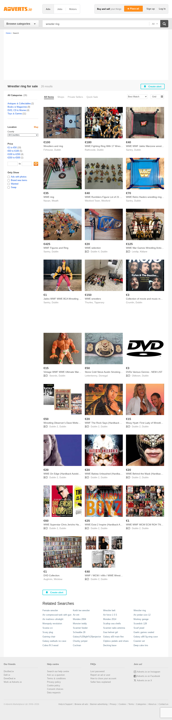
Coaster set (139, 641)
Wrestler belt (109, 610)
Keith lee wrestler (81, 610)
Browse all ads (81, 704)
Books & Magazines (17, 107)
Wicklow (58, 579)
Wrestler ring (140, 610)
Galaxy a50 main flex (113, 636)
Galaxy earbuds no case (54, 641)
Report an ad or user (100, 675)
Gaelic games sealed (144, 632)
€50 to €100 (13, 151)
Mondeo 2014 (109, 619)
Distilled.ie (9, 671)
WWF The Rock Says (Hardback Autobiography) (110, 422)
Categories (141, 704)
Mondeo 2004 (79, 619)
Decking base (109, 645)
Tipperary (99, 302)
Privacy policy (54, 682)
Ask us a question (56, 675)
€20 (87, 244)
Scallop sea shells (112, 623)
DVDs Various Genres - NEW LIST (144, 372)
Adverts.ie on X (144, 680)
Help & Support (65, 704)
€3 (127, 295)
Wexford (105, 200)
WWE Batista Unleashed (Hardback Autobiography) (112, 473)
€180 (88, 142)
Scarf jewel (139, 628)
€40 (128, 142)
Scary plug (47, 632)
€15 (46, 368)
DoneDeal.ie (9, 678)
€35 (46, 193)
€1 (45, 295)
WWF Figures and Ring (56, 247)
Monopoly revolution (52, 623)
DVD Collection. (52, 575)
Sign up (150, 9)
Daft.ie (7, 675)
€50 (87, 368)
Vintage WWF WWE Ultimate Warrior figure (66, 372)
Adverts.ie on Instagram (148, 671)
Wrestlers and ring (53, 146)
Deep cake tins (141, 645)
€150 (88, 295)
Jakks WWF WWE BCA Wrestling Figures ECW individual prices (77, 298)
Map (36, 127)
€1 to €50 (12, 147)
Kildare (143, 251)
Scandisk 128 (140, 623)
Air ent (76, 615)
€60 (46, 520)
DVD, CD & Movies (17, 110)
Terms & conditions (56, 678)
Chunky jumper (80, 641)
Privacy (113, 704)
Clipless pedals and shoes (116, 641)
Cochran (77, 645)
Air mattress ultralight (52, 619)
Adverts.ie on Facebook (148, 676)
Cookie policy (53, 685)
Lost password (97, 671)
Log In (162, 9)
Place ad (135, 8)
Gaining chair (48, 636)
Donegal (103, 375)
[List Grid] (156, 96)
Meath (55, 200)
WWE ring (49, 197)
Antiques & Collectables (19, 103)
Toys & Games (15, 113)
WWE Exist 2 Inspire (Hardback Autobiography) (110, 524)
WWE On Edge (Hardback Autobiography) (66, 473)
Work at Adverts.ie (13, 682)
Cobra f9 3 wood (50, 645)
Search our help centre (58, 671)
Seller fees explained (100, 682)
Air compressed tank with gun (56, 615)
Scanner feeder (80, 628)
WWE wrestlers (93, 298)
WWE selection (93, 247)
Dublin (57, 149)
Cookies (122, 704)
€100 (47, 142)
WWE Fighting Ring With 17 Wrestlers (105, 146)
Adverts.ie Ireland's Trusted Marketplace (21, 9)
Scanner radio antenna (114, 628)
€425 (47, 244)
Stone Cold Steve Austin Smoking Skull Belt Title (110, 372)
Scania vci (47, 628)
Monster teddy (80, 623)
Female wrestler (50, 610)
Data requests (54, 692)
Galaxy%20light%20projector (87, 636)
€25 (87, 520)
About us (152, 704)
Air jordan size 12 (142, 615)
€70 (128, 193)
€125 (129, 244)
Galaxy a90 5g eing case (146, 636)
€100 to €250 (14, 154)
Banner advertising (99, 704)
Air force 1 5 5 (110, 615)
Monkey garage (141, 619)
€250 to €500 (14, 157)
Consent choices (55, 689)
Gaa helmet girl (110, 632)
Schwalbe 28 (79, 632)
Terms (131, 704)
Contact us (163, 704)
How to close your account (103, 678)
